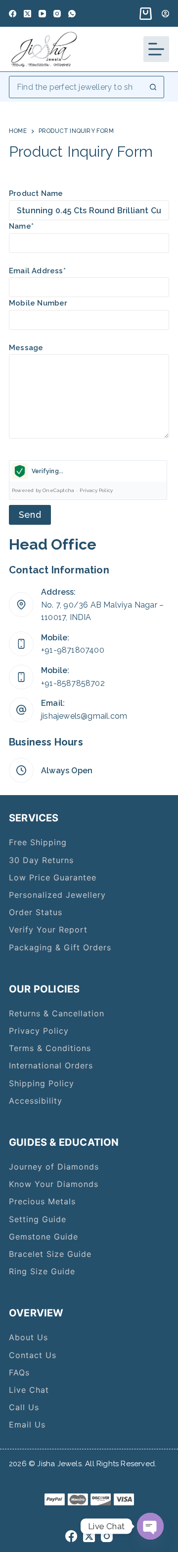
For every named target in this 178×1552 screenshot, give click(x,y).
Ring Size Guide (42, 1271)
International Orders (51, 1065)
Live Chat (29, 1390)
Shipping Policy (41, 1083)
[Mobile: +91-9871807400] (21, 643)
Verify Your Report (48, 929)
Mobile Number (38, 303)
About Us (28, 1337)
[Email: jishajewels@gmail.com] (21, 709)
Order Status (35, 912)
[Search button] (153, 87)
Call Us (24, 1407)
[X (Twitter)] (27, 13)
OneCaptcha (58, 490)
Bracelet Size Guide (50, 1254)
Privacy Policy (96, 490)
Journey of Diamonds (54, 1167)
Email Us (27, 1424)
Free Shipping (38, 842)
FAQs (19, 1372)
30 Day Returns (41, 860)
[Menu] (156, 49)
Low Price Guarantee (52, 877)
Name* (21, 226)
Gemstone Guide (43, 1237)
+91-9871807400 (72, 650)
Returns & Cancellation (56, 1013)
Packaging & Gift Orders (60, 947)
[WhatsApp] (72, 13)
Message (26, 347)
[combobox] (75, 87)
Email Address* (37, 270)
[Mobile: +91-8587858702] (21, 677)
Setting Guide (37, 1219)
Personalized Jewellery (57, 895)
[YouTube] (42, 13)
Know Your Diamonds (53, 1184)
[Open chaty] (150, 1526)
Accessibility (35, 1101)
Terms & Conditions (50, 1048)
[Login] (165, 13)
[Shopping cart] (143, 13)
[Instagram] (57, 13)
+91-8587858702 (73, 683)
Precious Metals (42, 1201)
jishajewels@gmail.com (84, 716)
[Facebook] (12, 13)
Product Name (36, 193)
